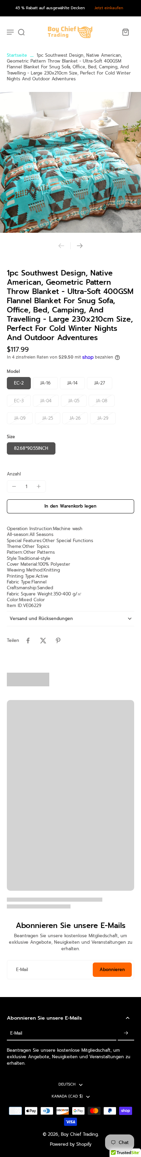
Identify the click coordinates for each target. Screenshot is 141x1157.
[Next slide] (79, 245)
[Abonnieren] (126, 1033)
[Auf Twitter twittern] (43, 640)
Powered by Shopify (70, 1144)
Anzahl (14, 474)
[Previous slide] (61, 245)
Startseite (17, 55)
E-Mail (22, 969)
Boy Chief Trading (79, 1134)
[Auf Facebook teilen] (28, 640)
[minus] (14, 486)
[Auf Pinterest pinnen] (58, 640)
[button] (70, 506)
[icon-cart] (125, 32)
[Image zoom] (70, 162)
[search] (21, 32)
